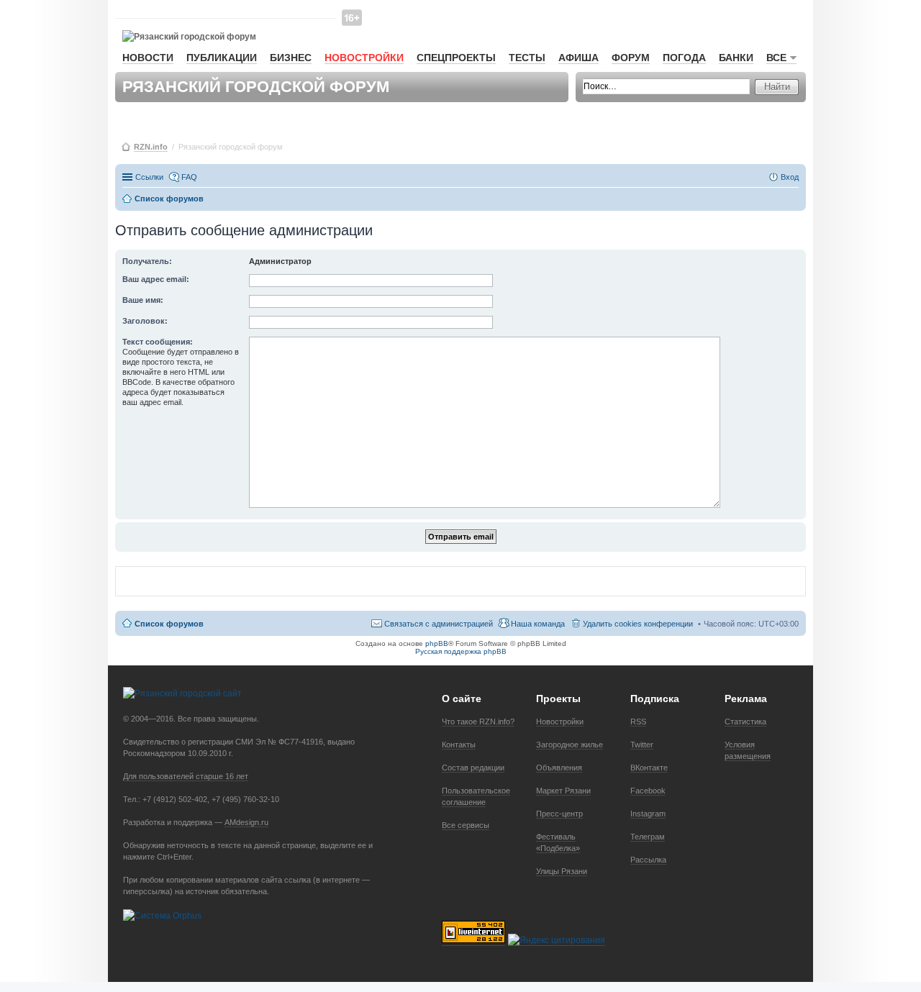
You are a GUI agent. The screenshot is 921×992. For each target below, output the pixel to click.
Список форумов (169, 623)
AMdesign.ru (246, 822)
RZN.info (151, 146)
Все (776, 57)
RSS (638, 721)
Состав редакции (473, 767)
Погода (684, 57)
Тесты (527, 57)
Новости (147, 57)
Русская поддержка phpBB (461, 651)
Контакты (459, 744)
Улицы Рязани (561, 871)
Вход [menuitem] (790, 177)
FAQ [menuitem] (189, 177)
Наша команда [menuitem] (538, 623)
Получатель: (147, 261)
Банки (736, 57)
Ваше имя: (142, 300)
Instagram (648, 813)
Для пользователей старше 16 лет (185, 776)
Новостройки (364, 57)
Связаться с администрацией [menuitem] (438, 623)
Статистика (745, 721)
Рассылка (648, 859)
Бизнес (291, 57)
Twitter (641, 744)
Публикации (221, 57)
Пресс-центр (559, 813)
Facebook (648, 790)
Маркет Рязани (563, 790)
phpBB (436, 643)
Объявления (559, 767)
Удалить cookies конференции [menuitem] (638, 623)
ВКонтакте (649, 767)
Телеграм (647, 836)
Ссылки (149, 177)
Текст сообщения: (157, 341)
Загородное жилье (569, 744)
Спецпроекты (456, 57)
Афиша (578, 57)
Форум (631, 57)
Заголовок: (145, 321)
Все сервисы (465, 825)
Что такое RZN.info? (478, 721)
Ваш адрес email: (155, 279)
